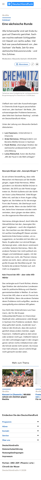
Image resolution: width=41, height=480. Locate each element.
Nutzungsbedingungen (12, 452)
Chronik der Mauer (11, 466)
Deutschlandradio (10, 445)
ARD (12, 463)
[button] (3, 4)
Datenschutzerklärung (12, 449)
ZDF (18, 463)
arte (31, 463)
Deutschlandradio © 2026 (14, 470)
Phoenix (25, 463)
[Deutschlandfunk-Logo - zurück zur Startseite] (20, 4)
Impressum (7, 456)
